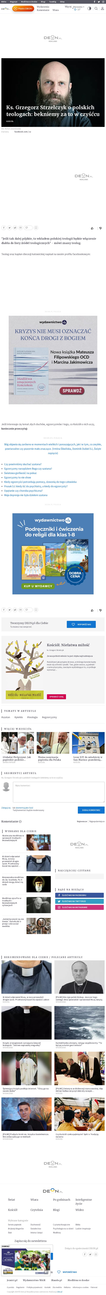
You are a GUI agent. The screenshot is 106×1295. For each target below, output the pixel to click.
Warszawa (77, 7)
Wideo (79, 1210)
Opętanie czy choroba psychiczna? (23, 490)
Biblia (3, 2)
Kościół (10, 121)
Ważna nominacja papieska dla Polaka (49, 758)
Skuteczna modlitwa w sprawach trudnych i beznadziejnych (13, 838)
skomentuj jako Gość (24, 808)
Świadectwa (36, 1228)
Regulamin (20, 1287)
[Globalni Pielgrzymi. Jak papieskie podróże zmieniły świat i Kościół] (17, 743)
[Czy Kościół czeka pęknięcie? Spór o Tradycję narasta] (79, 1114)
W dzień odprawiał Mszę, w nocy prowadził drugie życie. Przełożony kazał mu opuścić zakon (11, 862)
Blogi (43, 2)
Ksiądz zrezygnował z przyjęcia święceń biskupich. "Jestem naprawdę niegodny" (22, 1044)
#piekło (18, 717)
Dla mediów (57, 1287)
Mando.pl (56, 1280)
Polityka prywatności (34, 1287)
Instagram (103, 1)
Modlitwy (57, 1232)
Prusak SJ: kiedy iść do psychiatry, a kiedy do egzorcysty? (36, 486)
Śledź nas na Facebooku (74, 895)
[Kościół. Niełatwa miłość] (25, 669)
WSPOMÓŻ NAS (70, 1272)
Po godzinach (61, 1199)
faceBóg (52, 2)
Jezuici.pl (12, 1280)
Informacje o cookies (80, 1287)
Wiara (56, 10)
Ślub (10, 1232)
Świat (11, 1199)
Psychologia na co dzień (63, 1228)
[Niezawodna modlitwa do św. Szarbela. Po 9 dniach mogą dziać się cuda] (38, 884)
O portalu (10, 1287)
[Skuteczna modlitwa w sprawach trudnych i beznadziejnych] (38, 842)
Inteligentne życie (83, 1201)
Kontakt (48, 1287)
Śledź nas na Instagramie (74, 907)
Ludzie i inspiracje (83, 1228)
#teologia (32, 717)
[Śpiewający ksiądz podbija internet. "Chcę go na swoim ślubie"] (26, 1068)
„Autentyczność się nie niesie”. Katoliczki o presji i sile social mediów (13, 923)
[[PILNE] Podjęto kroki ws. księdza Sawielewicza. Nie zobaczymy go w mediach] (26, 1114)
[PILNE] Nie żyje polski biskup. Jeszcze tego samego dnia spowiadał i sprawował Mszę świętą (79, 998)
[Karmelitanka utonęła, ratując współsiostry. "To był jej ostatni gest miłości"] (79, 1023)
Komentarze (43, 10)
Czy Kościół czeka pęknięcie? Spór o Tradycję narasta (77, 1135)
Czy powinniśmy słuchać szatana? (23, 464)
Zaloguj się (5, 808)
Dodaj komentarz (91, 810)
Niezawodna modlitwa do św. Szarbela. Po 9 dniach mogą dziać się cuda (13, 881)
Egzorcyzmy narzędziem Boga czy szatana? (28, 468)
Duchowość (36, 1224)
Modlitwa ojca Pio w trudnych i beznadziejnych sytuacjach (11, 902)
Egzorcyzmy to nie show (17, 477)
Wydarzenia (43, 7)
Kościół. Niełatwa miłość (68, 645)
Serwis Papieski (9, 762)
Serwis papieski (14, 1224)
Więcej (68, 6)
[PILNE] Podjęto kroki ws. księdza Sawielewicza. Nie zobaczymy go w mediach (26, 1135)
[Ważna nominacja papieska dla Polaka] (53, 743)
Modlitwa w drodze (29, 2)
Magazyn (13, 2)
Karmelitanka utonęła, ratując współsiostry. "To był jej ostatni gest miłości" (79, 1044)
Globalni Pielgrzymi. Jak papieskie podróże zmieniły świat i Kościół (17, 760)
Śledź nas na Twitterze (74, 901)
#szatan (5, 717)
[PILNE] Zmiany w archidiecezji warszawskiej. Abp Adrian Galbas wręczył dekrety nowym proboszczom (79, 1091)
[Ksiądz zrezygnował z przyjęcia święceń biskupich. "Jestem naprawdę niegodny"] (26, 1023)
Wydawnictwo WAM (34, 1280)
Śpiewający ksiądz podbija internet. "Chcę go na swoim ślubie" (26, 1089)
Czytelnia (37, 1210)
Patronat (94, 1287)
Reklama (67, 1287)
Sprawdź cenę (56, 696)
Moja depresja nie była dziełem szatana (25, 495)
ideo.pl (59, 1292)
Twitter (98, 1)
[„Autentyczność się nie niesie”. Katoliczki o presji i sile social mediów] (38, 926)
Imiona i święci (37, 1232)
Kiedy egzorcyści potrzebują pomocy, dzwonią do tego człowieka (40, 481)
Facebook (94, 1)
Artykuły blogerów (16, 1228)
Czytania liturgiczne (61, 1224)
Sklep (62, 2)
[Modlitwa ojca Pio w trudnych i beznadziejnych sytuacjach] (38, 905)
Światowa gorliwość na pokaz (20, 473)
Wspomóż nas (84, 624)
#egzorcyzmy (49, 717)
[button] (89, 8)
